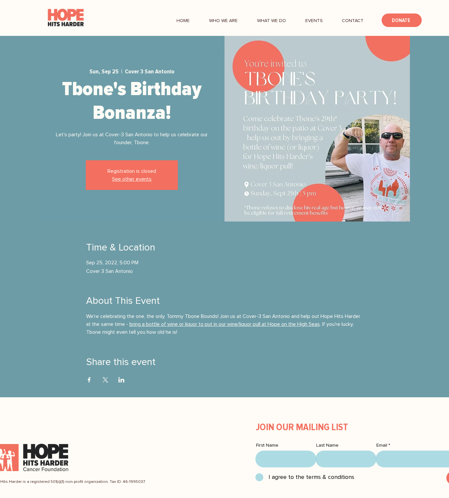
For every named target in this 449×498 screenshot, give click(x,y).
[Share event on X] (105, 379)
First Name (267, 445)
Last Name (327, 445)
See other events (132, 179)
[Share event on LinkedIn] (121, 379)
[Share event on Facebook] (89, 379)
